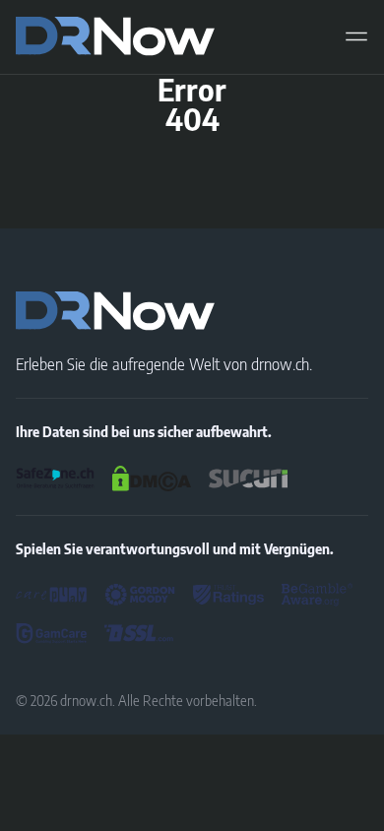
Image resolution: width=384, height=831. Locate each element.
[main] (116, 36)
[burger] (356, 36)
